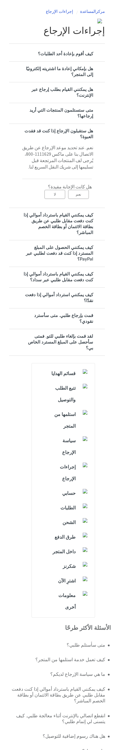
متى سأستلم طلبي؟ (86, 645)
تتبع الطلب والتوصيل (65, 394)
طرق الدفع (65, 537)
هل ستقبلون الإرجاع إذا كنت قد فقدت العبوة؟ (59, 134)
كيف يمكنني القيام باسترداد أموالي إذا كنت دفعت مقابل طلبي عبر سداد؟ (58, 277)
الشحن (69, 522)
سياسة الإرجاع (69, 446)
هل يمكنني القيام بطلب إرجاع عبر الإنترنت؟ (62, 92)
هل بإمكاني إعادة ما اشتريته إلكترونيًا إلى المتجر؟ (59, 72)
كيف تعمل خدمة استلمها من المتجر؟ (70, 659)
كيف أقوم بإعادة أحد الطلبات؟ (65, 54)
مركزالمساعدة (92, 12)
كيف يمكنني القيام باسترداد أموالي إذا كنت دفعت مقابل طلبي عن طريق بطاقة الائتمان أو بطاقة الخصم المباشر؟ (58, 224)
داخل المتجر (64, 551)
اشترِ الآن (67, 581)
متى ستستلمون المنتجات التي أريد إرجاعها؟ (61, 113)
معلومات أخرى (67, 601)
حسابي (69, 493)
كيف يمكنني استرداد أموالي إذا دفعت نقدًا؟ (59, 298)
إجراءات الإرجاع (59, 12)
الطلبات (68, 508)
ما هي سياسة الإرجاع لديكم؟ (77, 674)
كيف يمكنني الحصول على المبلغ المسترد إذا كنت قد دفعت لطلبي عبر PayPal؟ (59, 253)
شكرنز (69, 566)
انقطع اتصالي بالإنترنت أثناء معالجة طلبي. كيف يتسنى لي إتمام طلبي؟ (60, 718)
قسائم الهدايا (63, 373)
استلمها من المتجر (65, 420)
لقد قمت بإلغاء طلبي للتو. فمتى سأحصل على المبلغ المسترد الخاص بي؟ (60, 342)
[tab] (57, 54)
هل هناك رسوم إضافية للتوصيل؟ (74, 736)
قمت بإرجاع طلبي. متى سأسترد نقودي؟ (63, 318)
